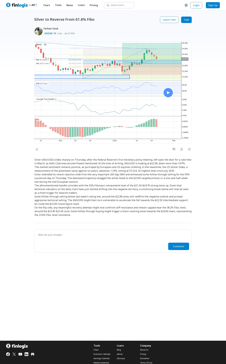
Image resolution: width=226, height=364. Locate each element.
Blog (119, 350)
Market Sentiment (101, 363)
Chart (46, 5)
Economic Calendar (102, 354)
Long (59, 33)
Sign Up (212, 5)
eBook (120, 354)
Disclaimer (144, 358)
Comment (178, 246)
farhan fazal (51, 28)
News (69, 5)
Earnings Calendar (102, 358)
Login (196, 5)
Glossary (121, 358)
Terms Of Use (146, 363)
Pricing (94, 5)
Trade (186, 19)
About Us (144, 350)
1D (55, 33)
